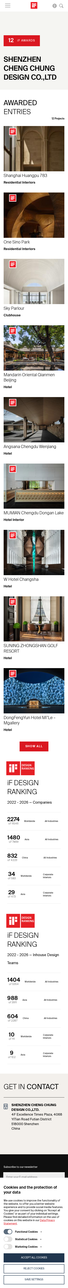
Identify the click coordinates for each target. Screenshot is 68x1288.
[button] (53, 6)
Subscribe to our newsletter (21, 1167)
